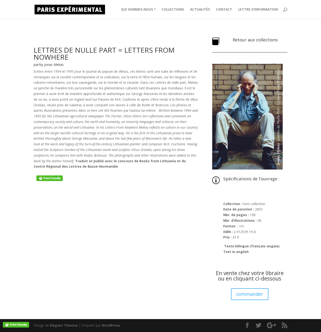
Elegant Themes (64, 325)
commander (249, 294)
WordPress (111, 325)
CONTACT (224, 10)
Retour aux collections (255, 40)
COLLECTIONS (173, 10)
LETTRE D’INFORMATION (258, 10)
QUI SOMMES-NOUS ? (138, 10)
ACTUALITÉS (200, 10)
